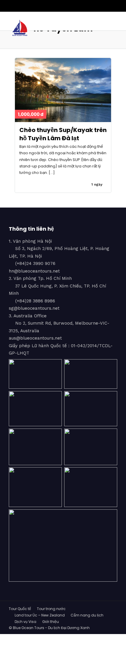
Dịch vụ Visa (25, 621)
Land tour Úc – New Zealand (40, 615)
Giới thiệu (50, 621)
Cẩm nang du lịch (87, 615)
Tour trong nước (51, 608)
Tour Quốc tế (20, 608)
